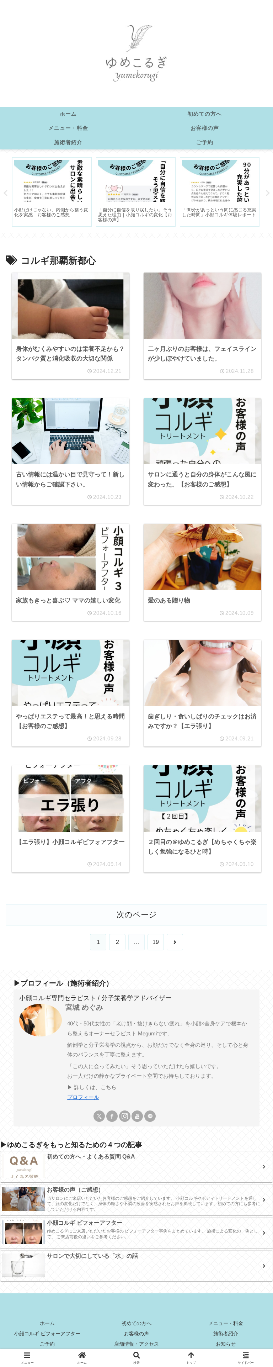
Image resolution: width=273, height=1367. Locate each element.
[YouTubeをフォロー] (137, 1116)
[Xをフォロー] (99, 1116)
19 (155, 942)
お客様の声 (136, 1333)
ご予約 (47, 1344)
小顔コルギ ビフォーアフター (47, 1333)
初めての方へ (136, 1323)
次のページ (137, 914)
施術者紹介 (225, 1333)
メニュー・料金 (225, 1323)
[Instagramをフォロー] (124, 1116)
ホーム (47, 1323)
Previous (5, 193)
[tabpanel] (52, 192)
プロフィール (83, 1097)
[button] (250, 1067)
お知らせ (226, 1344)
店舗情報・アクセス (136, 1344)
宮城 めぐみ (84, 1007)
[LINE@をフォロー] (150, 1116)
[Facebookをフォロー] (112, 1116)
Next (267, 193)
